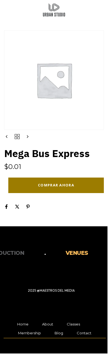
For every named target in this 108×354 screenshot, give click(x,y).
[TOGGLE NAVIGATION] (86, 11)
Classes (73, 324)
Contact (84, 333)
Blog (59, 333)
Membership (29, 333)
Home (23, 324)
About (47, 324)
